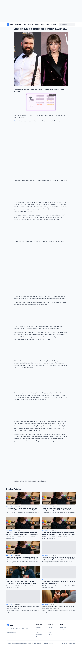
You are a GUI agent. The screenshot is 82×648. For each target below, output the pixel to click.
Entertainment (39, 634)
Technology (38, 627)
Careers (49, 632)
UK (33, 24)
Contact (49, 629)
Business (37, 24)
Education (53, 24)
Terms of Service (63, 629)
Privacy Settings (72, 643)
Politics (43, 24)
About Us (50, 627)
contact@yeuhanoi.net (11, 632)
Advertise (50, 634)
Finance (37, 636)
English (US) (64, 643)
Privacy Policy (63, 627)
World (29, 24)
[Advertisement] (41, 11)
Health (48, 24)
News (25, 24)
